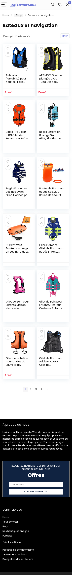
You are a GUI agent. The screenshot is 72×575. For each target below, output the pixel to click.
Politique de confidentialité (18, 549)
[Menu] (4, 4)
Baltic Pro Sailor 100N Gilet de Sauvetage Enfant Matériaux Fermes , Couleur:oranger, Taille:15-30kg (17, 140)
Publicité (7, 535)
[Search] (53, 4)
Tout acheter (10, 521)
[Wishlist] (60, 5)
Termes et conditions (15, 554)
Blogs (6, 526)
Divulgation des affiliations (18, 559)
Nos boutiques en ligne (16, 531)
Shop (19, 15)
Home (6, 15)
